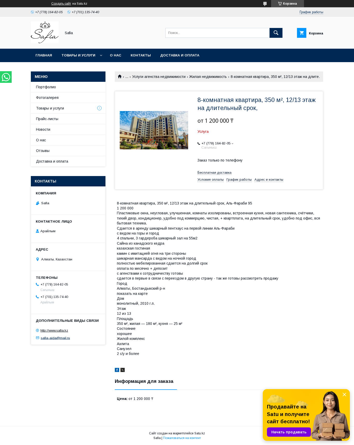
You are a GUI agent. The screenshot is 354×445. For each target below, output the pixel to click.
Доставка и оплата (179, 55)
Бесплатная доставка (214, 172)
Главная (44, 55)
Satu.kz (199, 433)
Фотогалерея (47, 98)
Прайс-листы (47, 119)
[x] (123, 371)
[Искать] (276, 33)
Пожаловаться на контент (182, 438)
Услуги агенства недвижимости (159, 77)
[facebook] (117, 371)
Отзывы (42, 151)
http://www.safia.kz (54, 330)
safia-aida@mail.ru (55, 338)
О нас (115, 55)
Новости (43, 129)
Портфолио (46, 87)
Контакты (141, 55)
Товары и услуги (78, 55)
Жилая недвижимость (208, 77)
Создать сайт (61, 3)
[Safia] (45, 42)
